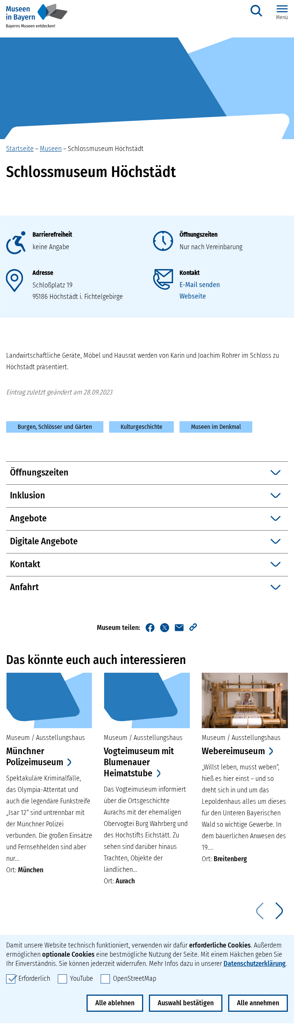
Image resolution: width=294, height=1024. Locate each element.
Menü (282, 17)
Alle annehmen (258, 1003)
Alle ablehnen (114, 1003)
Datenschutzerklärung (255, 963)
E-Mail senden (200, 285)
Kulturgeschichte (141, 426)
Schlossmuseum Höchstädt (106, 148)
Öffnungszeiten (198, 234)
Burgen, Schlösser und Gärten (55, 426)
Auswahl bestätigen (186, 1003)
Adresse (43, 272)
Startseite (20, 148)
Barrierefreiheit (52, 234)
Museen (51, 148)
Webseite (193, 296)
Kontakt (189, 272)
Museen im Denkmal (216, 426)
